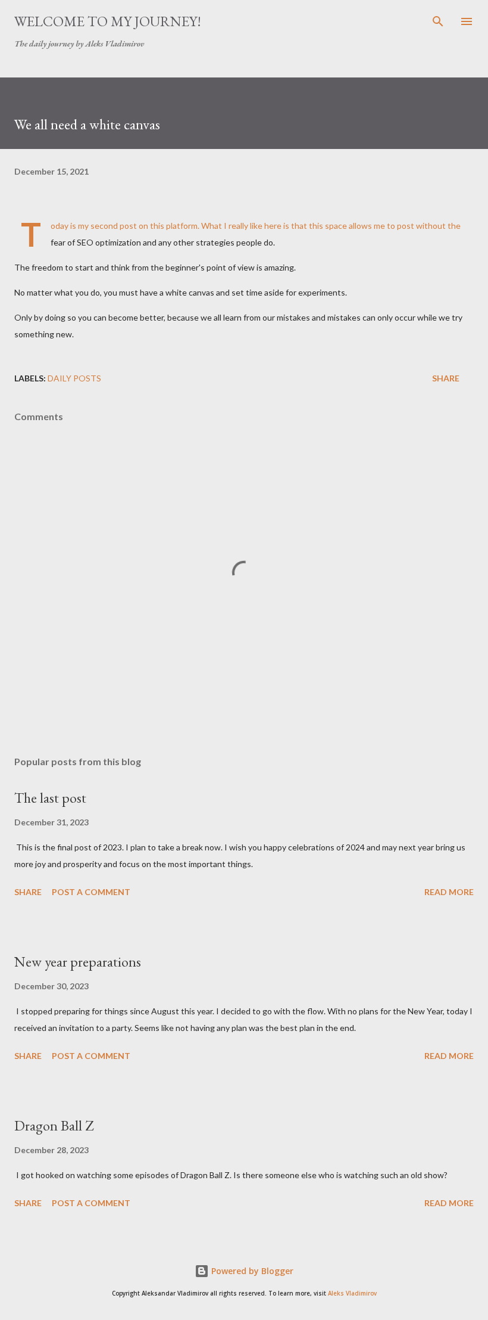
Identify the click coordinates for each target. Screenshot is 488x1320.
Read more (449, 892)
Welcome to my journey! (107, 21)
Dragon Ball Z (53, 1125)
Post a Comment (91, 892)
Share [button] (445, 378)
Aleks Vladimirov (352, 1293)
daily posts (74, 378)
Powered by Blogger (251, 1270)
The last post (50, 797)
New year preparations (77, 961)
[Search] (438, 21)
